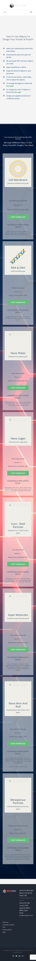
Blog (4, 932)
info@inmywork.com (26, 915)
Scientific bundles (8, 925)
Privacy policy (7, 930)
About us (6, 922)
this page (10, 86)
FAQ (4, 927)
